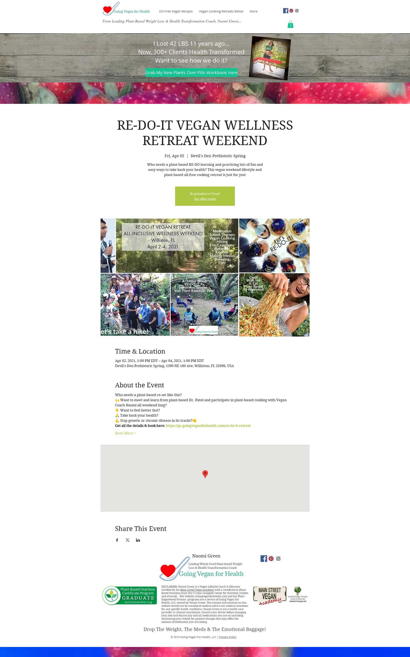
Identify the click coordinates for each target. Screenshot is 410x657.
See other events (205, 198)
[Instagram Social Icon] (296, 10)
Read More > (125, 433)
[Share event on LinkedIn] (138, 540)
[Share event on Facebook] (117, 540)
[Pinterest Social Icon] (291, 10)
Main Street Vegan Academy (197, 589)
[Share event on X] (128, 540)
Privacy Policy (227, 637)
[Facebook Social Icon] (285, 10)
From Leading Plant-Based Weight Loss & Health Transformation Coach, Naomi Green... (172, 21)
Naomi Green (206, 556)
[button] (290, 24)
